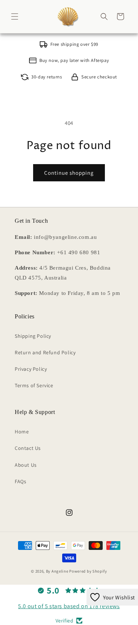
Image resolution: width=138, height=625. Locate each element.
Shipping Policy (33, 336)
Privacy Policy (31, 369)
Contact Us (28, 448)
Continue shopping (69, 172)
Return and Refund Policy (45, 352)
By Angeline (57, 571)
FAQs (20, 481)
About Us (26, 465)
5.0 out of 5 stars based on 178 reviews (69, 606)
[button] (15, 16)
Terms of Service (34, 385)
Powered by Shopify (88, 571)
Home (22, 431)
